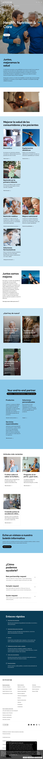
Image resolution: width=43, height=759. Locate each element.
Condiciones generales (7, 740)
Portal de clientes (11, 663)
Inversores (34, 685)
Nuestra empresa (21, 685)
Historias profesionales (7, 715)
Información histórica (36, 686)
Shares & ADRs (35, 691)
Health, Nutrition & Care (7, 691)
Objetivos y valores (21, 686)
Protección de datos (6, 733)
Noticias (19, 697)
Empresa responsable (22, 691)
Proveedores (20, 704)
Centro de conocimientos (13, 654)
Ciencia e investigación (22, 695)
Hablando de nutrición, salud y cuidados (16, 646)
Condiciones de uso (6, 737)
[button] (39, 2)
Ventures (19, 702)
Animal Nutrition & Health (7, 693)
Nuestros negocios (21, 693)
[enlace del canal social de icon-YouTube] (34, 724)
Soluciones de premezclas (13, 620)
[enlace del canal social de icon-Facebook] (31, 724)
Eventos (9, 637)
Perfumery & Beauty (6, 686)
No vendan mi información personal (22, 754)
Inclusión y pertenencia (7, 717)
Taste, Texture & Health (7, 689)
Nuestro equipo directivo (22, 689)
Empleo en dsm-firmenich (8, 712)
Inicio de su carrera (6, 719)
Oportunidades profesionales (8, 708)
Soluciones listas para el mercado (15, 629)
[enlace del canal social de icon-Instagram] (36, 724)
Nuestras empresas (6, 5)
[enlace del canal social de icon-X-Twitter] (39, 724)
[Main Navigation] (41, 2)
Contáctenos (20, 706)
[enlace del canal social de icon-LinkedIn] (28, 724)
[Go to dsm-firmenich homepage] (7, 2)
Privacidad (13, 754)
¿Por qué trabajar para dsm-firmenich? (10, 710)
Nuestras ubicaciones (22, 700)
